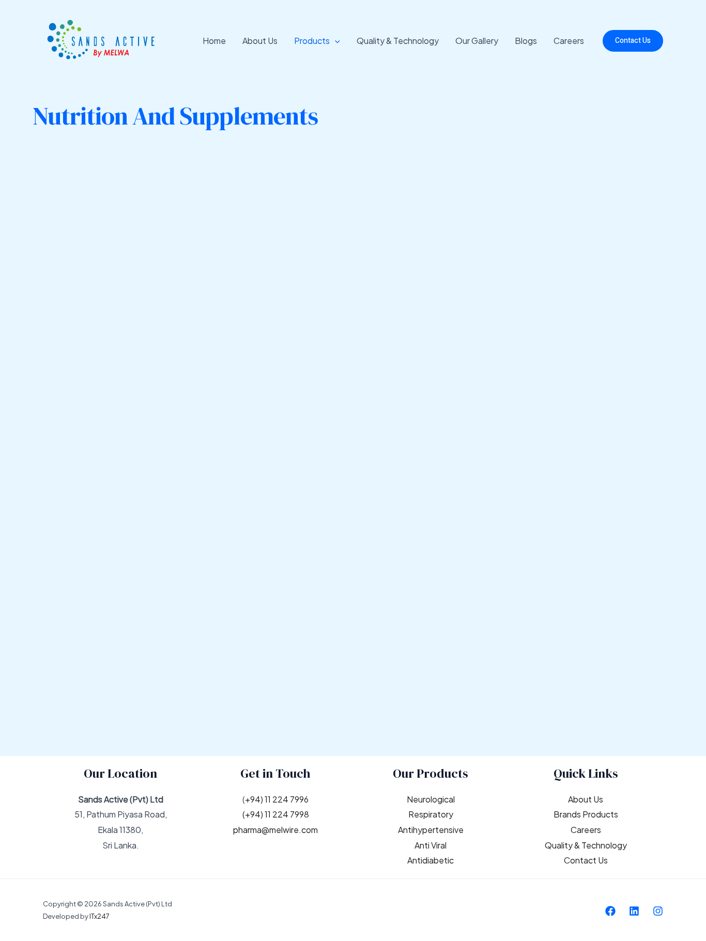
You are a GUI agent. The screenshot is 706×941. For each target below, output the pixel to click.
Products (312, 40)
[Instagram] (658, 911)
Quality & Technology (398, 40)
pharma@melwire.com (275, 829)
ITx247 (99, 916)
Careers (569, 40)
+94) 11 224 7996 (277, 799)
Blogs (526, 40)
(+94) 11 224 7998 (275, 814)
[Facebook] (610, 911)
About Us (260, 40)
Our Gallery (476, 40)
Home (214, 40)
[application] (335, 41)
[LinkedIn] (634, 911)
